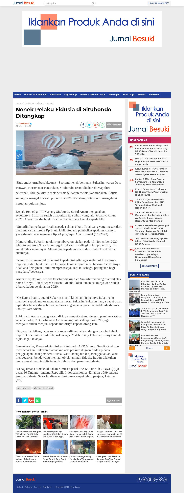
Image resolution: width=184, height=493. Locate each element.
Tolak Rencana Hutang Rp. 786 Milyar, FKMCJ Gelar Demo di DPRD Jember (151, 241)
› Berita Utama (28, 103)
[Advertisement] (92, 70)
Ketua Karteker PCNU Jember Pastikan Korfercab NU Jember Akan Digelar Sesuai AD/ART (151, 172)
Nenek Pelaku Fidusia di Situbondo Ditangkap (63, 112)
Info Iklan (37, 487)
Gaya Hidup (70, 94)
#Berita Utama (24, 388)
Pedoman (28, 487)
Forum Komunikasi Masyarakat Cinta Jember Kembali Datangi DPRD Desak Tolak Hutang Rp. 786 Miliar (151, 149)
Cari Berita (47, 487)
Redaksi (20, 487)
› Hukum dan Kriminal (44, 103)
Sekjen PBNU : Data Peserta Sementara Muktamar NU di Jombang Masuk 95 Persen (150, 182)
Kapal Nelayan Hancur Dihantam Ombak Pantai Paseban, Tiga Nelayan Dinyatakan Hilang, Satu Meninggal (148, 254)
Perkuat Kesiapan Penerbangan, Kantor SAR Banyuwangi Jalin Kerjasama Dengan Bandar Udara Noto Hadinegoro (149, 340)
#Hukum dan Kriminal (43, 388)
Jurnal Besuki (75, 487)
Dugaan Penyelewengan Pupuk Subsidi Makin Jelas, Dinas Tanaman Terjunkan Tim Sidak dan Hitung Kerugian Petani (152, 229)
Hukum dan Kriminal (35, 94)
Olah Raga (128, 94)
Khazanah (55, 94)
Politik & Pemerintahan (92, 94)
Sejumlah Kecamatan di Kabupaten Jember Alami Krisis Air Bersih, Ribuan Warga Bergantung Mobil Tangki (151, 216)
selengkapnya (149, 266)
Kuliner (141, 94)
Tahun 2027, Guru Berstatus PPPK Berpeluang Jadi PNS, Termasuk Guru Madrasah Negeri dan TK (149, 203)
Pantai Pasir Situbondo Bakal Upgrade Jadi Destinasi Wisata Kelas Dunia (151, 161)
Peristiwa (154, 94)
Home (17, 94)
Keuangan (114, 94)
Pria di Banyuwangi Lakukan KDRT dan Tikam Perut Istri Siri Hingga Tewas (151, 192)
